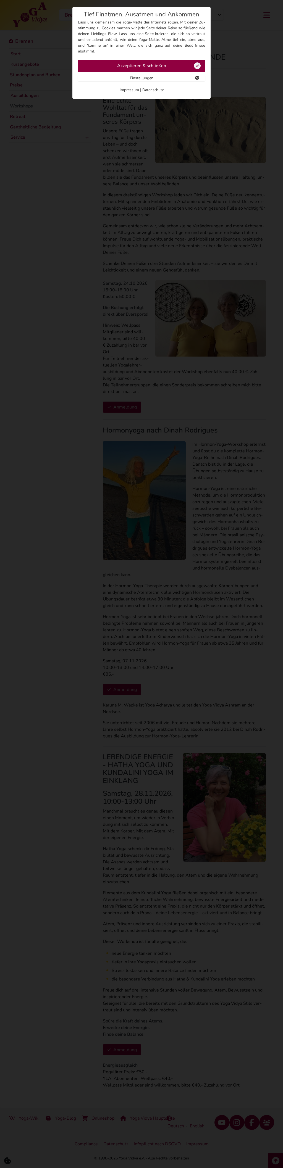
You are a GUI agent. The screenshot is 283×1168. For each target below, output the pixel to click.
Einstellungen (141, 78)
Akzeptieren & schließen (141, 66)
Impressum (129, 90)
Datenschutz (153, 90)
